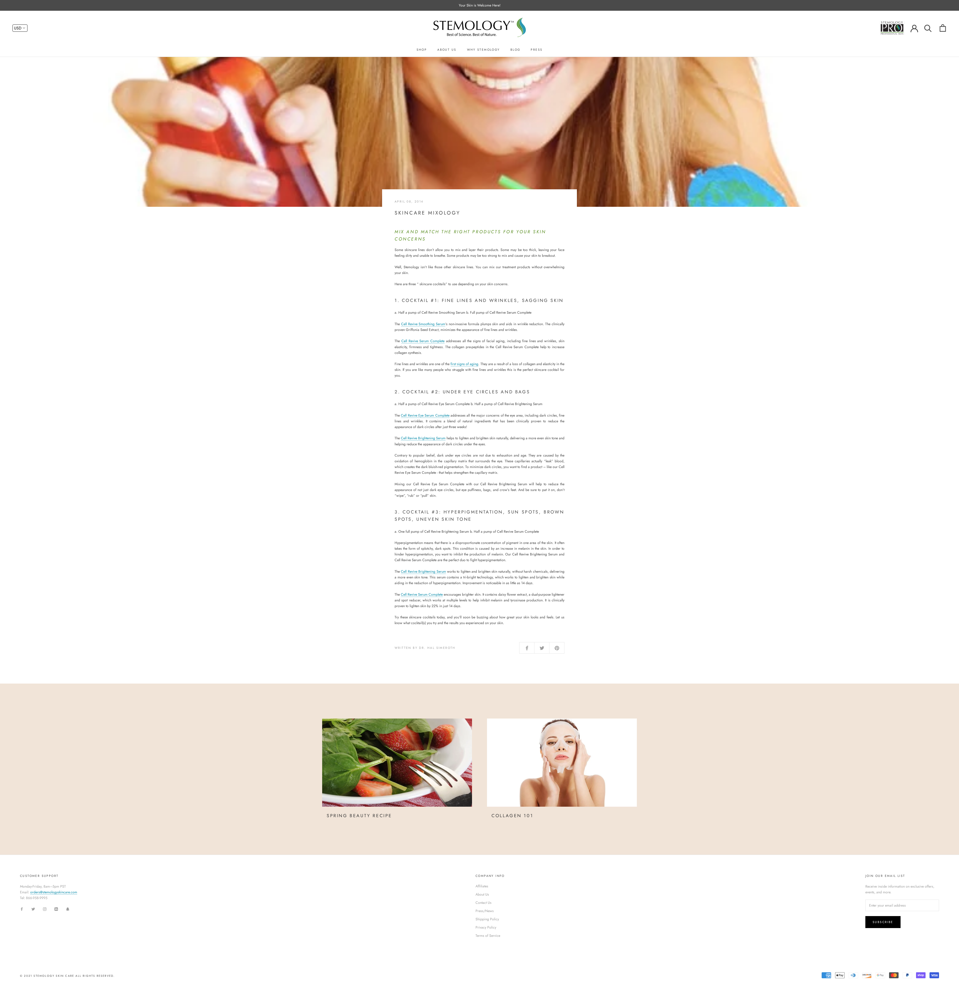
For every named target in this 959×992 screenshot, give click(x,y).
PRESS (536, 49)
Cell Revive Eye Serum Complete (425, 415)
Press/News (485, 910)
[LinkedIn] (56, 909)
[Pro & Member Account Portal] (914, 28)
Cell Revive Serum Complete (423, 340)
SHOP (422, 49)
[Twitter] (33, 909)
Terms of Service (488, 935)
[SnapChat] (67, 909)
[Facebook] (21, 909)
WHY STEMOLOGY (483, 49)
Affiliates (482, 886)
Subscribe (883, 922)
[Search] (928, 28)
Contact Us (483, 902)
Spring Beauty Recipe (359, 815)
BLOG (515, 49)
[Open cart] (943, 28)
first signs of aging (464, 363)
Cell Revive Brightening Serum (423, 438)
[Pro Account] (895, 27)
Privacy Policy (486, 927)
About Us (482, 894)
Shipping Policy (487, 919)
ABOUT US (446, 49)
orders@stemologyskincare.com (53, 892)
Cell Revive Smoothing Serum (423, 323)
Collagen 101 (512, 815)
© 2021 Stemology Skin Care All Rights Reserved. (67, 976)
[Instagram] (44, 909)
